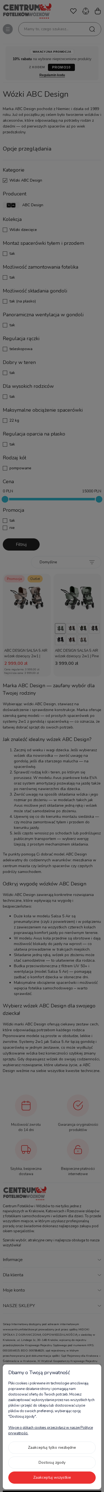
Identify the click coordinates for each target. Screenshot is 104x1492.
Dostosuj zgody (52, 1462)
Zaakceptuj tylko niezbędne (52, 1447)
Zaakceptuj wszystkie (52, 1477)
